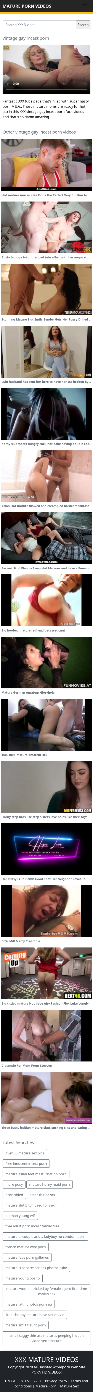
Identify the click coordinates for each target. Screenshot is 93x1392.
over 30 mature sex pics (24, 1153)
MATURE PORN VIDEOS (27, 6)
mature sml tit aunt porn (25, 1325)
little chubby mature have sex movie (34, 1314)
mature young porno (22, 1278)
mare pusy (14, 1184)
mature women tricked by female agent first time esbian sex (46, 1291)
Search (83, 24)
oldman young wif (20, 1215)
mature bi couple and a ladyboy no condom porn (45, 1236)
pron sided (14, 1194)
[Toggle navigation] (84, 6)
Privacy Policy (56, 1381)
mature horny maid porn (49, 1184)
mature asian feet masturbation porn (36, 1174)
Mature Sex (69, 1386)
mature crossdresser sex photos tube (36, 1267)
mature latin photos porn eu (28, 1304)
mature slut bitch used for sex (30, 1205)
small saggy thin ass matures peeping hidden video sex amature (47, 1338)
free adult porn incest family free (32, 1226)
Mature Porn (45, 1386)
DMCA (10, 1381)
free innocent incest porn (26, 1163)
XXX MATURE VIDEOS (47, 1359)
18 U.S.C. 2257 (30, 1381)
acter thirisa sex (43, 1194)
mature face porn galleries (27, 1257)
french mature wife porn (25, 1247)
